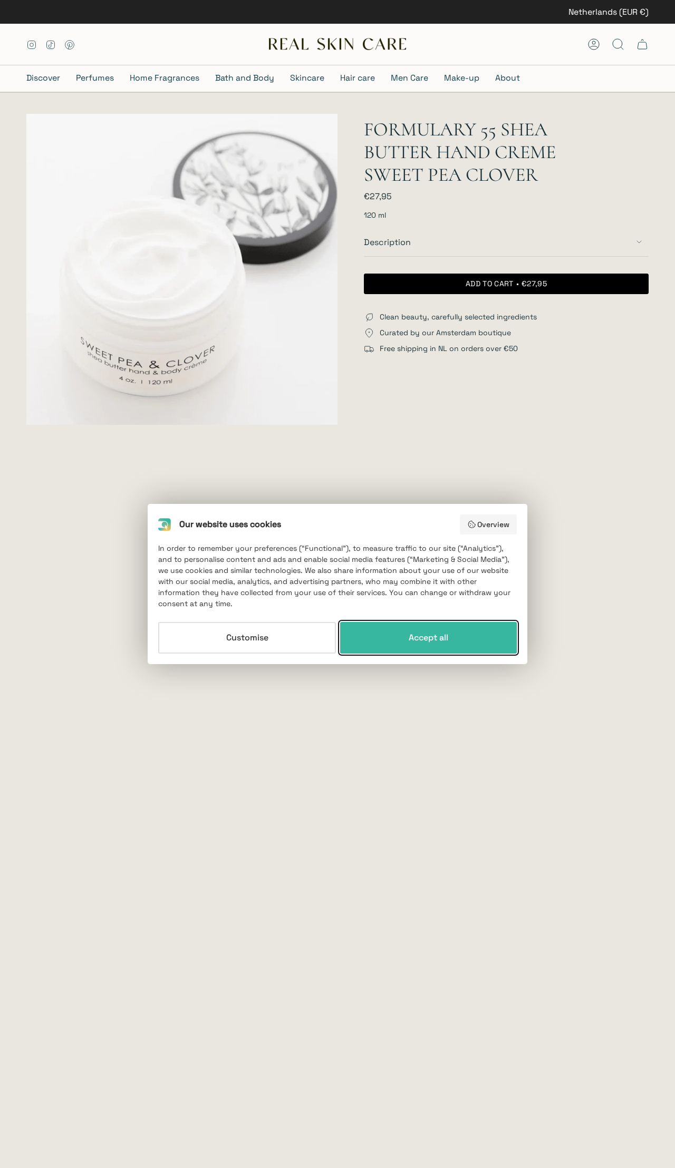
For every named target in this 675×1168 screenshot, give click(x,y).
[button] (47, 78)
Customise (247, 637)
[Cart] (642, 44)
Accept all (428, 637)
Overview (493, 524)
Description (387, 242)
